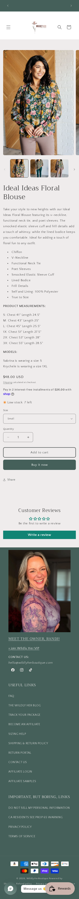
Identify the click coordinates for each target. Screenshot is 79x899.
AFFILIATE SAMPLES (22, 781)
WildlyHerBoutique (37, 878)
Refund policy (24, 883)
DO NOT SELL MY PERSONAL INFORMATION (39, 808)
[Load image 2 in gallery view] (39, 168)
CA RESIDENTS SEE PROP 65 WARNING (35, 817)
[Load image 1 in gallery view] (19, 168)
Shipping (7, 382)
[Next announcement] (71, 5)
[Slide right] (74, 169)
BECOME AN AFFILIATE (24, 724)
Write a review (39, 535)
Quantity (8, 428)
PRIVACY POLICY (20, 827)
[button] (8, 27)
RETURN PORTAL (19, 753)
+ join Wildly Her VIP (23, 648)
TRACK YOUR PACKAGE (24, 715)
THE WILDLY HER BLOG (24, 705)
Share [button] (11, 479)
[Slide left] (4, 169)
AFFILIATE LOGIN (20, 771)
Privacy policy (44, 883)
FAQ (11, 696)
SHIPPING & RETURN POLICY (28, 743)
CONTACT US (17, 762)
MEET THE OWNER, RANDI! (34, 639)
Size (5, 410)
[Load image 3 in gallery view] (59, 168)
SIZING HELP (17, 734)
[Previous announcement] (7, 5)
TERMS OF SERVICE (21, 836)
